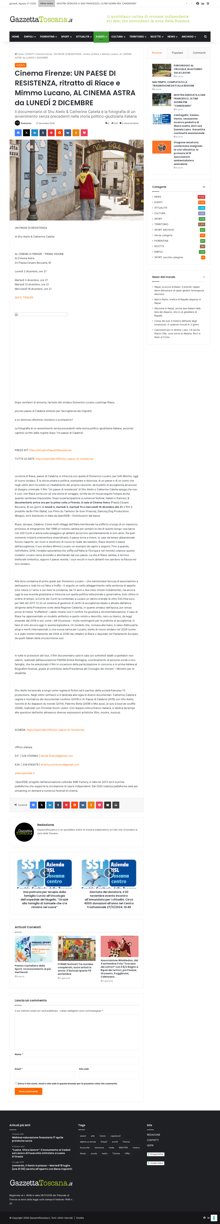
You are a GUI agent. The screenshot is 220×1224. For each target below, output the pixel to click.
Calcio (103, 1136)
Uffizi (127, 1153)
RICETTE (156, 36)
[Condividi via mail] (107, 805)
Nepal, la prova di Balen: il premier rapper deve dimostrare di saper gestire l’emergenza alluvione (179, 290)
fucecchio (85, 1147)
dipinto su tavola (88, 1141)
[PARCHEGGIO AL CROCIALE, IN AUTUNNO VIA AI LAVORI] (161, 70)
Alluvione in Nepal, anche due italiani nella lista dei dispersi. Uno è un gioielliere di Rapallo (177, 312)
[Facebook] (18, 132)
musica (136, 1147)
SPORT (65, 36)
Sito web (84, 1068)
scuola (94, 1153)
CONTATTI (153, 1140)
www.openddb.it (25, 773)
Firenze (126, 1141)
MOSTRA (123, 1147)
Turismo (116, 1153)
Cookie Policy (156, 1163)
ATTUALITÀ (82, 36)
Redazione (26, 123)
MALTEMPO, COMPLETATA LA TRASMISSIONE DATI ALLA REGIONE (173, 83)
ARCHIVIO (188, 36)
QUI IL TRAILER (24, 297)
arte (93, 1136)
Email (19, 1068)
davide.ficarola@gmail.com (56, 755)
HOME (15, 36)
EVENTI (100, 36)
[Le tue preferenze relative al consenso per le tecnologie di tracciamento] (214, 1218)
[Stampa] (115, 805)
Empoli (104, 1141)
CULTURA (117, 36)
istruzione (99, 1147)
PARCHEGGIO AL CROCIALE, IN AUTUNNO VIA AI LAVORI (188, 69)
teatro (105, 1153)
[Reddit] (59, 132)
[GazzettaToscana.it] (41, 19)
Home (20, 54)
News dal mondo (163, 277)
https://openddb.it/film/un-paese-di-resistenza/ (64, 458)
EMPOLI (28, 36)
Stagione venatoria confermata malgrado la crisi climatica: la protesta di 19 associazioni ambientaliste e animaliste (188, 153)
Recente (157, 52)
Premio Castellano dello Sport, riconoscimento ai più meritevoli (33, 969)
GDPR (150, 1145)
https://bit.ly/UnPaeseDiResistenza (50, 450)
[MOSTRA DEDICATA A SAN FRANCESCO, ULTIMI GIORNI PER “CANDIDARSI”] (161, 99)
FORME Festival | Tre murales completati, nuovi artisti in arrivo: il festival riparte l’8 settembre (75, 969)
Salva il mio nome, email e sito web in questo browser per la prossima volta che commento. (68, 1083)
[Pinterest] (51, 132)
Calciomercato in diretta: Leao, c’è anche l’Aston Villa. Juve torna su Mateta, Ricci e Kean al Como (177, 333)
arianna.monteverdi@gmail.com (60, 764)
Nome (19, 1054)
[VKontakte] (67, 132)
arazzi (83, 1136)
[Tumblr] (43, 132)
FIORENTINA (47, 36)
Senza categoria (163, 235)
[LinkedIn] (34, 132)
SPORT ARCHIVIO (164, 229)
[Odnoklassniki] (76, 132)
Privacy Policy (156, 1154)
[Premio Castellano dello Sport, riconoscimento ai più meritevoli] (34, 949)
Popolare (177, 52)
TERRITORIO (136, 36)
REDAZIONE (153, 1134)
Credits (80, 1217)
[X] (26, 132)
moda (111, 1147)
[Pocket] (84, 132)
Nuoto (83, 1153)
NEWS (171, 36)
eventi (115, 1141)
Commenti (199, 52)
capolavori (116, 1136)
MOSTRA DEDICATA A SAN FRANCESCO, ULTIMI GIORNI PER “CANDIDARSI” (96, 3)
